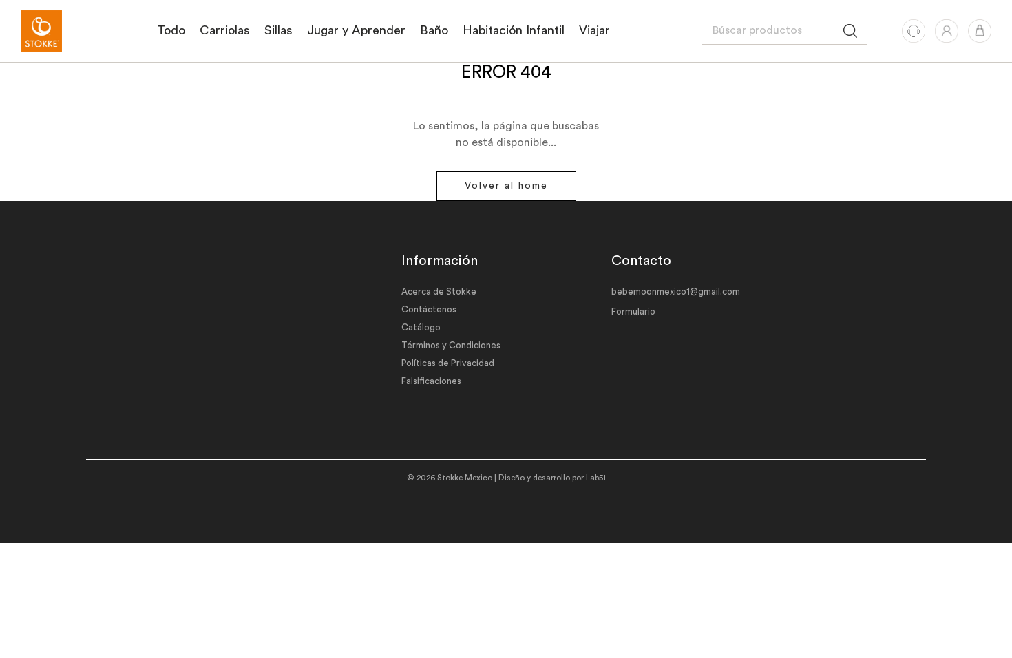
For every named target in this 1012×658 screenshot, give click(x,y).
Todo (171, 30)
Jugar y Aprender (356, 30)
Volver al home (506, 186)
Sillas (278, 30)
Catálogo (421, 327)
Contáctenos (428, 309)
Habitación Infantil (514, 30)
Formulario (633, 311)
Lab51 (596, 478)
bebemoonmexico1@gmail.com (675, 291)
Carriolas (225, 30)
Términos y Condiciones (450, 345)
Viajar (594, 30)
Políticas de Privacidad (447, 363)
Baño (434, 30)
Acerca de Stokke (438, 291)
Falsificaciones (431, 380)
